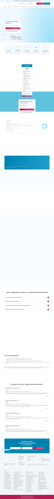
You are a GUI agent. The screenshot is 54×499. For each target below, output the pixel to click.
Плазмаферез (15, 487)
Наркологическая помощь (16, 6)
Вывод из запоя (10, 6)
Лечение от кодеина (28, 487)
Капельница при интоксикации (8, 487)
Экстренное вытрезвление (7, 488)
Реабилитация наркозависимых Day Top (43, 486)
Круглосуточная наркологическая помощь (19, 476)
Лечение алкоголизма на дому (18, 479)
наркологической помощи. (24, 271)
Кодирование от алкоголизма (8, 478)
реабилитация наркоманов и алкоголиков (14, 248)
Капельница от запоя (7, 474)
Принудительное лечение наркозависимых (31, 475)
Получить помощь (40, 3)
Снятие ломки (15, 488)
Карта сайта (6, 479)
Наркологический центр (17, 478)
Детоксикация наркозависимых (30, 477)
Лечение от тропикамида (29, 489)
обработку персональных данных (27, 112)
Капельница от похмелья (7, 485)
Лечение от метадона (41, 474)
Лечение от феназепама (41, 475)
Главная (5, 9)
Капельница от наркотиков (29, 479)
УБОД (26, 474)
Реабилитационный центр (7, 475)
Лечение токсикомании (41, 476)
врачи (7, 327)
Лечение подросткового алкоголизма (18, 485)
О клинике (5, 6)
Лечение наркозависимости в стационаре (31, 476)
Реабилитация (36, 6)
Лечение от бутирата (28, 485)
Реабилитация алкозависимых (42, 479)
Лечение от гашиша (28, 488)
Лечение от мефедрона (29, 490)
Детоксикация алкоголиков (17, 486)
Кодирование (41, 6)
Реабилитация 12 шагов (41, 485)
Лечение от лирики (28, 486)
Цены (28, 461)
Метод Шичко (40, 489)
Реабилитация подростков (41, 487)
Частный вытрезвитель (17, 477)
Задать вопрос (47, 3)
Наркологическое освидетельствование (43, 488)
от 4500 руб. (43, 376)
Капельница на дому (7, 486)
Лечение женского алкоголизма (18, 489)
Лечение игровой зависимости (42, 478)
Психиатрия (45, 6)
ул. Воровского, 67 (21, 464)
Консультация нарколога (17, 474)
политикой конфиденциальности (34, 450)
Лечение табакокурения (41, 477)
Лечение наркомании (30, 6)
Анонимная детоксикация (29, 478)
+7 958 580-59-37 (22, 3)
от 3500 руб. (43, 374)
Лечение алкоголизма (23, 6)
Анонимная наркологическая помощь (18, 475)
